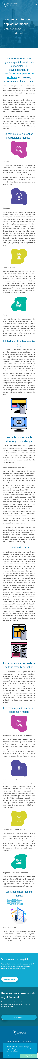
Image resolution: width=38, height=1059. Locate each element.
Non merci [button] (11, 1056)
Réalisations (27, 1041)
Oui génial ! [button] (28, 1056)
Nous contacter (9, 979)
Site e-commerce (13, 1041)
